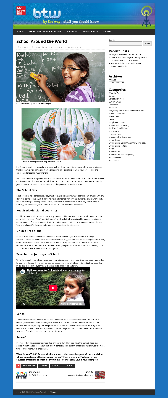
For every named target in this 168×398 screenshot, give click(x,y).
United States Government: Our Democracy (127, 143)
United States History (118, 146)
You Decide (72, 31)
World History (114, 151)
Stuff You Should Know (118, 128)
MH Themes (52, 392)
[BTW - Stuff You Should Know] (84, 27)
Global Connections (117, 113)
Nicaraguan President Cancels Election (125, 54)
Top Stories (65, 47)
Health (111, 119)
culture (43, 366)
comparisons (29, 366)
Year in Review (115, 157)
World (73, 47)
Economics (113, 104)
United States (114, 140)
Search (112, 40)
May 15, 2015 (25, 47)
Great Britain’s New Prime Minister (123, 60)
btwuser (37, 47)
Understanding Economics (120, 137)
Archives (112, 80)
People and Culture (52, 47)
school (55, 366)
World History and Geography (121, 154)
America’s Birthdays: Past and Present (125, 63)
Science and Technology (119, 125)
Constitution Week (116, 99)
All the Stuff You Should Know (45, 31)
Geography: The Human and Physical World (127, 110)
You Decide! (114, 160)
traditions (68, 366)
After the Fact (90, 31)
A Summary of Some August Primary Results (128, 57)
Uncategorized (115, 134)
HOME (18, 31)
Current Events (115, 102)
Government (114, 116)
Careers (107, 31)
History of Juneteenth (118, 66)
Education (113, 107)
